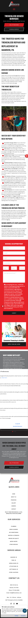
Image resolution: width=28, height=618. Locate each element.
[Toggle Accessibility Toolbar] (2, 306)
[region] (14, 611)
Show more (4, 377)
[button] (26, 155)
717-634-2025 (15, 590)
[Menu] (14, 9)
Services (9, 21)
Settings (16, 615)
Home (4, 21)
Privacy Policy (13, 307)
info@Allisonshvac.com (16, 592)
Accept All (23, 615)
